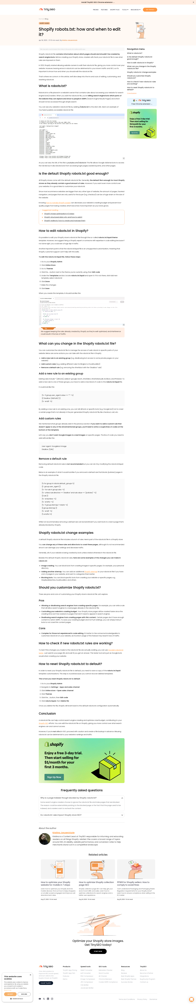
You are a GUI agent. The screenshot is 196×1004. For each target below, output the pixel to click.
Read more (7, 990)
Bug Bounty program (147, 979)
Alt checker (103, 976)
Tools (124, 10)
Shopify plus (114, 10)
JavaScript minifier (87, 988)
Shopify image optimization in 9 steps (59, 213)
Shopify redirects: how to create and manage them (64, 220)
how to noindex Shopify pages (58, 203)
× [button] (30, 975)
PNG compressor (87, 976)
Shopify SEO (43, 723)
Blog (46, 19)
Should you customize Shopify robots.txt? (139, 77)
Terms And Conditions (127, 999)
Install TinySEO (46, 983)
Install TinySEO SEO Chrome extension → (98, 2)
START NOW (98, 951)
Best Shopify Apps (127, 976)
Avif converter (86, 973)
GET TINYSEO (150, 10)
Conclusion (131, 93)
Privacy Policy (142, 999)
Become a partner (146, 973)
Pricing (96, 10)
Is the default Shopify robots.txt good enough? (139, 58)
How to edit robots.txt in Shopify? (140, 63)
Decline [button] (24, 994)
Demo (65, 979)
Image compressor (88, 979)
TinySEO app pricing (70, 970)
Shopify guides (44, 23)
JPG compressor (87, 982)
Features (104, 10)
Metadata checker (105, 970)
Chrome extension (105, 979)
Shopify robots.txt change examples (141, 72)
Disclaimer (153, 999)
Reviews (124, 973)
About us (143, 970)
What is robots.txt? (134, 53)
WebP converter (86, 970)
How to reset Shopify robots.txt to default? (140, 88)
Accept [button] (10, 994)
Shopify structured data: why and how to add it (63, 217)
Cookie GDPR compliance (108, 982)
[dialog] (17, 987)
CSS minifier (85, 985)
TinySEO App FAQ (69, 973)
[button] (17, 998)
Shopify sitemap (90, 571)
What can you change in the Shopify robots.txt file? (141, 67)
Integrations (144, 976)
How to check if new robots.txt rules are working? (141, 83)
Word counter (104, 973)
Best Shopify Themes (128, 979)
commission (54, 49)
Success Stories (127, 982)
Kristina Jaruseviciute (69, 40)
